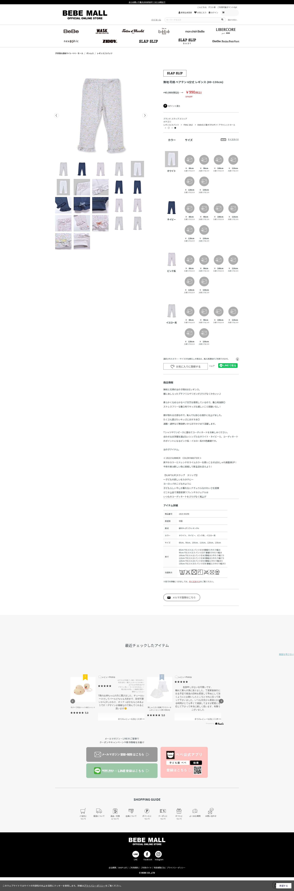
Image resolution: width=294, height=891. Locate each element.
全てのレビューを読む (128, 719)
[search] (222, 19)
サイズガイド (194, 581)
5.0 (86, 713)
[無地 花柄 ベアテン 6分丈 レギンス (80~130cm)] (100, 115)
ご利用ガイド (146, 867)
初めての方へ (232, 20)
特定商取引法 (159, 867)
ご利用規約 (133, 867)
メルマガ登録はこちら (184, 597)
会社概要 (112, 867)
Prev (56, 115)
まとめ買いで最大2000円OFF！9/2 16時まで (147, 2)
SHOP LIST (122, 867)
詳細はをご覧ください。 (100, 885)
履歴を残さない (286, 654)
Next (144, 115)
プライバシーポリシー (176, 867)
